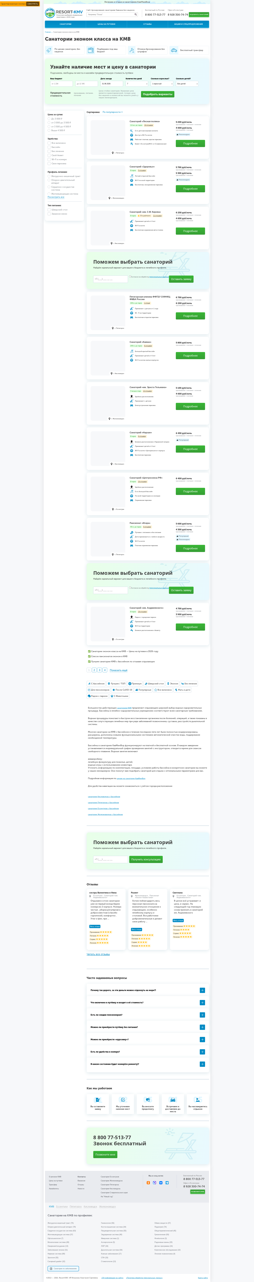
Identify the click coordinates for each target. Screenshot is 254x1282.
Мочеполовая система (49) (58, 1242)
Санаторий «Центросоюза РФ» (146, 478)
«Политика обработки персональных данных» (144, 1278)
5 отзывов (142, 170)
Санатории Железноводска (112, 1181)
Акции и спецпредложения (188, 24)
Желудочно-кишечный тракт (65, 176)
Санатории (65, 24)
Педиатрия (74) (161, 1227)
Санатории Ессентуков (110, 1177)
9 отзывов (147, 527)
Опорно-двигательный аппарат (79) (62, 1227)
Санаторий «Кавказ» (140, 342)
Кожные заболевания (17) (111, 1254)
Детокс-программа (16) (164, 1246)
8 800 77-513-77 (155, 14)
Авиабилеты (54, 1189)
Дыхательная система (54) (111, 1250)
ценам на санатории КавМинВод (131, 778)
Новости (81, 1189)
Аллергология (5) (108, 1242)
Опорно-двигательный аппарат (63, 181)
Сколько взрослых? (160, 79)
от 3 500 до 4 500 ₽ (61, 126)
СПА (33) (104, 1258)
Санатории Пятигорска (110, 1185)
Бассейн (56, 147)
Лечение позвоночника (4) (165, 1254)
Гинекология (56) (107, 1223)
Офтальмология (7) (55, 1238)
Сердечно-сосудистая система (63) (62, 1231)
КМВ (51, 1206)
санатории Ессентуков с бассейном (103, 808)
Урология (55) (53, 1258)
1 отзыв (147, 303)
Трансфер (53, 1185)
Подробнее (190, 143)
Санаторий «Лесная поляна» (145, 121)
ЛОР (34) (104, 1246)
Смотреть (33, 4)
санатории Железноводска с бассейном (105, 814)
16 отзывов (142, 482)
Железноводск (107, 1206)
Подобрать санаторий (199, 14)
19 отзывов (148, 125)
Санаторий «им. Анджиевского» (147, 608)
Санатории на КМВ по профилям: (70, 1215)
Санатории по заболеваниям (65, 1269)
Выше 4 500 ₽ (58, 130)
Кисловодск (90, 1206)
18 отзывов (142, 612)
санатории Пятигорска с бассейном (103, 802)
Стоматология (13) (108, 1261)
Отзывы (147, 24)
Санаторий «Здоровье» (142, 167)
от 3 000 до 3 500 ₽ (61, 122)
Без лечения (58, 151)
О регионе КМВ (55, 1177)
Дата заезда (106, 79)
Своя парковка (59, 163)
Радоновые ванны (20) (163, 1242)
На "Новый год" (107, 1197)
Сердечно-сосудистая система (62, 188)
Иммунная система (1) (110, 1238)
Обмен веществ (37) (163, 1223)
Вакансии (81, 1181)
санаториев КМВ (124, 708)
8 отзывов (148, 346)
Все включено (59, 143)
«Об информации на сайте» (112, 1278)
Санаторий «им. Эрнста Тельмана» (148, 387)
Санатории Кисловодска (110, 1189)
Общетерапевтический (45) (165, 1231)
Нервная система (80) (56, 1254)
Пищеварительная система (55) (113, 1231)
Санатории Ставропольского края (114, 1193)
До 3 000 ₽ (56, 119)
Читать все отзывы (98, 954)
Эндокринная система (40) (111, 1235)
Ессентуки (62, 1206)
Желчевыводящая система (64, 194)
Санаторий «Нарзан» (141, 432)
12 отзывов (147, 391)
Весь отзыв (95, 926)
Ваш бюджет (56, 79)
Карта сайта (203, 1278)
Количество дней (134, 79)
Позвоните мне (105, 1154)
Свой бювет (58, 155)
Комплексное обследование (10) (167, 1250)
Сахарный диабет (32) (56, 1261)
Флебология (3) (161, 1238)
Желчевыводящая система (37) (60, 1235)
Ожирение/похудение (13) (58, 1246)
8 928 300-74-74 (178, 14)
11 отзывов (157, 216)
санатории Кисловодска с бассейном (104, 797)
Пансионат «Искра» (140, 523)
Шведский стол (59, 209)
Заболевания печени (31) (58, 1250)
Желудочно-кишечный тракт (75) (61, 1223)
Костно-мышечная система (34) (113, 1227)
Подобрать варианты (157, 94)
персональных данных (159, 277)
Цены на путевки (106, 24)
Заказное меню (59, 214)
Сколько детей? (183, 79)
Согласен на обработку (150, 277)
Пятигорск (76, 1206)
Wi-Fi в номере (59, 159)
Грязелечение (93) (162, 1235)
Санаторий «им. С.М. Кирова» (145, 212)
